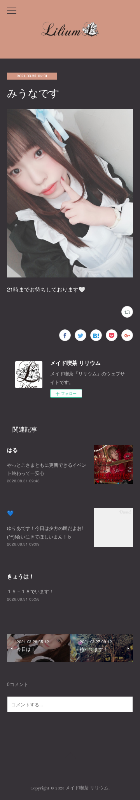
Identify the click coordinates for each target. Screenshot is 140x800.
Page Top (70, 756)
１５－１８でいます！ (30, 591)
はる (12, 449)
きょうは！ (20, 576)
